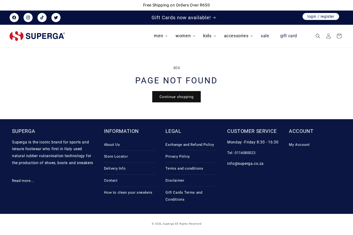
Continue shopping (176, 97)
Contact (111, 180)
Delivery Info (115, 168)
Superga (168, 223)
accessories (236, 35)
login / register (320, 16)
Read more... (23, 181)
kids (207, 35)
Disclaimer (174, 180)
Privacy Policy (177, 156)
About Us (112, 144)
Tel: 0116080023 (241, 153)
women (183, 35)
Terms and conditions (184, 168)
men (158, 35)
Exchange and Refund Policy (189, 144)
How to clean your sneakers (128, 192)
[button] (162, 36)
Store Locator (116, 156)
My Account (299, 144)
